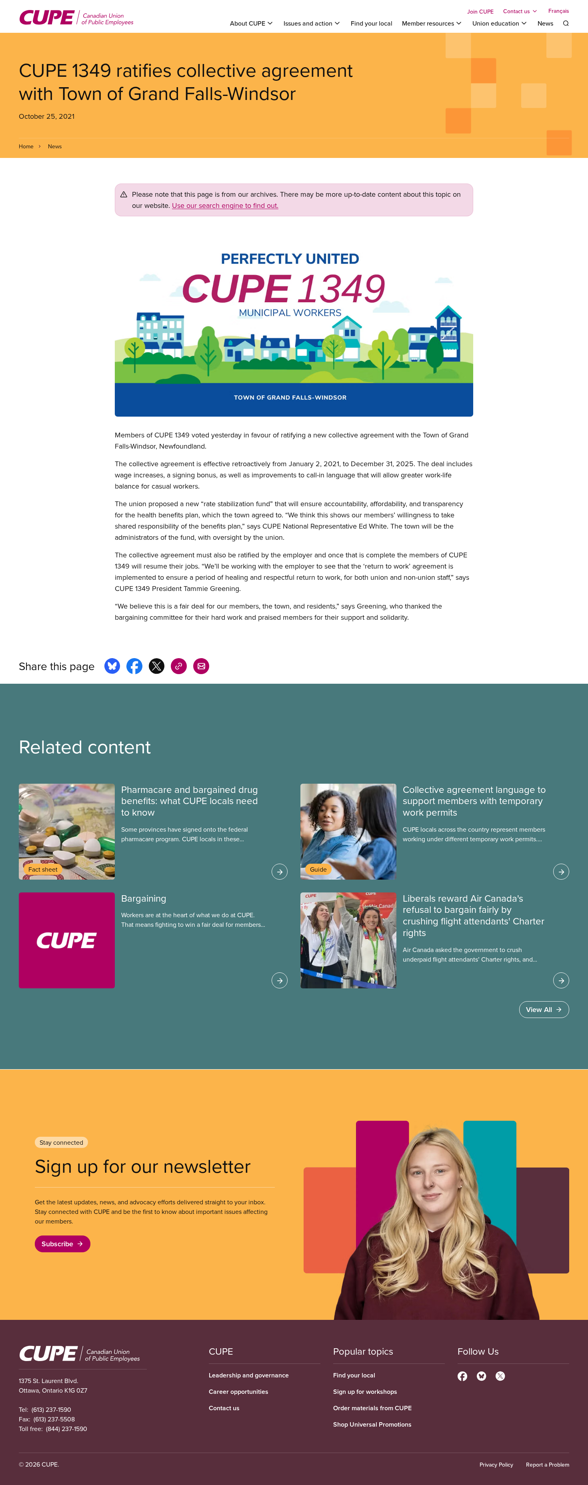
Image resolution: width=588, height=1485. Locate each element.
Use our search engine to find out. (225, 205)
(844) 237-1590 (66, 1428)
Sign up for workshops (365, 1391)
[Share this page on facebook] (134, 667)
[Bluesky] (481, 1375)
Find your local (371, 23)
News (545, 23)
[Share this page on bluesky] (112, 667)
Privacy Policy (496, 1465)
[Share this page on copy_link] (179, 667)
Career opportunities (238, 1391)
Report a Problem (547, 1465)
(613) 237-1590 (51, 1409)
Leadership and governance (249, 1375)
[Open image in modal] (294, 323)
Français (558, 11)
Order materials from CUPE (372, 1408)
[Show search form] (566, 23)
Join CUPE (480, 12)
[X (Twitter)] (500, 1375)
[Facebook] (462, 1375)
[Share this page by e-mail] (201, 667)
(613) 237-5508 (54, 1419)
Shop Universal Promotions (372, 1424)
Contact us (224, 1408)
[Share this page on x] (156, 667)
